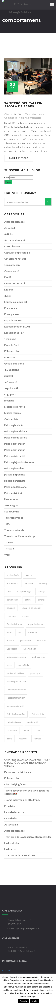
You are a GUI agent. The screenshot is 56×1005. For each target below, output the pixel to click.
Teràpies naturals (14, 530)
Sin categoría (11, 505)
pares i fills (24, 665)
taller (38, 730)
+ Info (34, 1001)
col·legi (41, 591)
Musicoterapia (12, 412)
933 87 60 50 (14, 924)
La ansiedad (10, 818)
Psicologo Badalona (15, 486)
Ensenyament (12, 314)
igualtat (8, 375)
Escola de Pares (14, 624)
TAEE (26, 730)
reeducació (32, 722)
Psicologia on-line (14, 468)
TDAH (7, 523)
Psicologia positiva (16, 714)
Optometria (11, 419)
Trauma (8, 542)
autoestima (12, 583)
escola (25, 616)
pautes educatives (15, 673)
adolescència (13, 575)
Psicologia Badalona (15, 431)
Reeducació (11, 499)
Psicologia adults (13, 425)
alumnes (29, 575)
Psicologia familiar (14, 443)
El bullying (10, 806)
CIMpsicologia (24, 591)
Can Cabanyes (12, 246)
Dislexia (8, 289)
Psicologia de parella (15, 437)
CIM (9, 591)
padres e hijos (38, 657)
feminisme (10, 338)
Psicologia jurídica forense (19, 462)
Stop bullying (11, 511)
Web (7, 554)
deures (28, 599)
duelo (7, 295)
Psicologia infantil (14, 456)
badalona (28, 583)
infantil (10, 640)
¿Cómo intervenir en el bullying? (22, 799)
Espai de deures (13, 320)
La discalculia (11, 843)
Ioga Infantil (11, 388)
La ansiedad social (14, 812)
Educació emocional (15, 301)
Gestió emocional (14, 363)
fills (19, 632)
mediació (9, 400)
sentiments (12, 730)
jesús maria (25, 640)
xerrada (37, 738)
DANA (7, 277)
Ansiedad (9, 227)
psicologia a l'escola (16, 681)
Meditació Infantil (14, 406)
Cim (6, 114)
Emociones (10, 308)
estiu (9, 632)
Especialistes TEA (14, 332)
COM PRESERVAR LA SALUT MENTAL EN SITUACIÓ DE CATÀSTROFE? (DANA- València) (27, 762)
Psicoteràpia (38, 714)
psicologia (35, 673)
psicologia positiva (14, 474)
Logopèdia (10, 394)
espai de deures (35, 624)
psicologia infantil (15, 706)
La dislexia (10, 849)
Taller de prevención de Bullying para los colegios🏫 (26, 792)
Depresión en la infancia (17, 772)
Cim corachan (12, 264)
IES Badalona (11, 369)
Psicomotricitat (13, 493)
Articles (8, 234)
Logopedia (12, 648)
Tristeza (9, 548)
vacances (23, 738)
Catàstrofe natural (15, 258)
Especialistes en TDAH (17, 326)
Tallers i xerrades (34, 114)
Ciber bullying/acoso (15, 784)
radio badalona (14, 722)
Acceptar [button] (23, 1001)
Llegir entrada (18, 158)
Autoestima (11, 824)
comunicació (13, 599)
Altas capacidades (14, 221)
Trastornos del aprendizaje (19, 855)
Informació (10, 382)
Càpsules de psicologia (17, 252)
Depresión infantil (14, 283)
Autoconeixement (14, 240)
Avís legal (6, 970)
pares (9, 665)
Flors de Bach (11, 345)
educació (11, 608)
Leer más (41, 640)
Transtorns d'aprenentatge (19, 536)
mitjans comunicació (16, 657)
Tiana (9, 738)
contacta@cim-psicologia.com (23, 928)
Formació (9, 357)
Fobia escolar (11, 778)
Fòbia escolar (11, 351)
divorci (41, 599)
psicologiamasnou (14, 480)
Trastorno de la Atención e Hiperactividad (28, 836)
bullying (43, 583)
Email (6, 177)
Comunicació (11, 271)
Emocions (11, 616)
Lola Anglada (29, 648)
